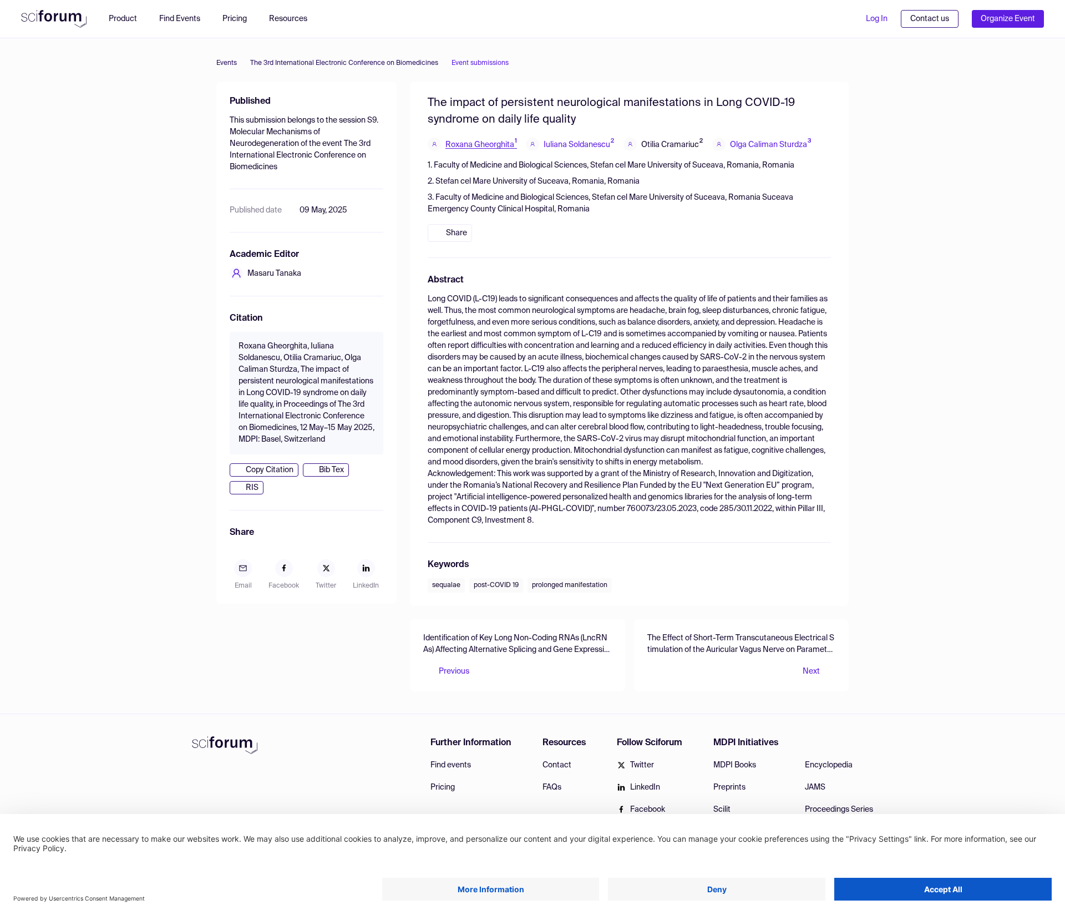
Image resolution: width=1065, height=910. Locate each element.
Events (226, 63)
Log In (877, 19)
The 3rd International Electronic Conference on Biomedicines (344, 63)
